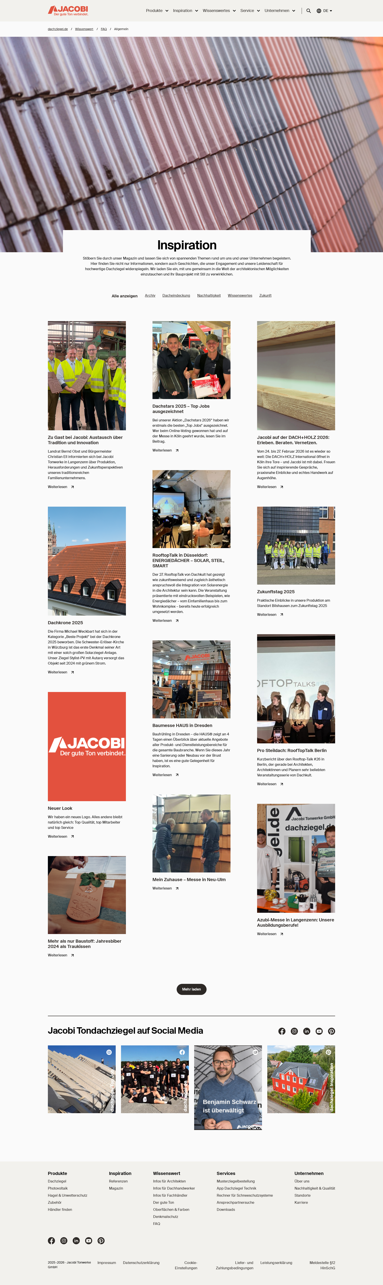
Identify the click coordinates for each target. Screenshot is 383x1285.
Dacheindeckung (176, 295)
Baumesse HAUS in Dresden (182, 725)
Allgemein (121, 29)
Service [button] (247, 10)
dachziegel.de (58, 29)
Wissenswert (84, 29)
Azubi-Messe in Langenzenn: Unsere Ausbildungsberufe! (295, 922)
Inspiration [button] (182, 10)
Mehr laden (191, 989)
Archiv (150, 295)
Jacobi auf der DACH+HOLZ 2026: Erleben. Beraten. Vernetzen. (293, 440)
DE (325, 10)
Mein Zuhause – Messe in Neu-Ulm (189, 879)
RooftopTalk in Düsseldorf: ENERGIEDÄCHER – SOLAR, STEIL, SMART (188, 560)
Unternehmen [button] (277, 10)
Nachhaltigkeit (209, 295)
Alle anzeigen (125, 296)
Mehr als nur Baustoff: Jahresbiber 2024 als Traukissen (84, 943)
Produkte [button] (154, 10)
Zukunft (265, 295)
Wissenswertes (240, 295)
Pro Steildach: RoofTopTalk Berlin (292, 750)
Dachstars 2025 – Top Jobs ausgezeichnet (181, 408)
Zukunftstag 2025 (276, 592)
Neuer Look (60, 808)
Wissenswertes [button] (216, 10)
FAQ (104, 29)
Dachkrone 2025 (65, 623)
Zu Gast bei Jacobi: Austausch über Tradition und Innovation (85, 440)
